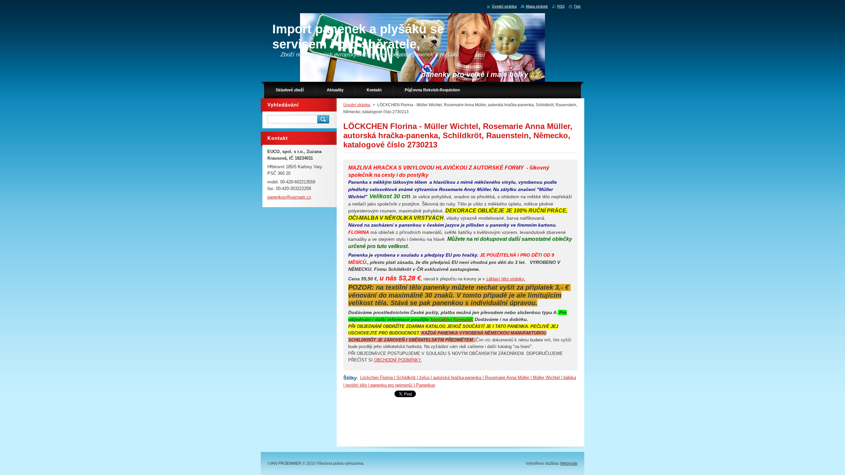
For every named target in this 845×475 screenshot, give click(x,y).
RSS (560, 6)
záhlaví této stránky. (505, 278)
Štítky (349, 378)
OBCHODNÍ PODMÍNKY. (398, 360)
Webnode (569, 463)
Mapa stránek (537, 6)
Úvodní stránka (356, 105)
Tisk (577, 6)
